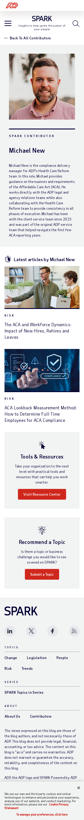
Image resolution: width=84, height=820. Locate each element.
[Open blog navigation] (7, 23)
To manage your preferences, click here (42, 814)
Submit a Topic (42, 574)
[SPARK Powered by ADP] (42, 18)
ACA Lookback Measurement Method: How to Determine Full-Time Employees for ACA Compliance (40, 414)
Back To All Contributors (30, 38)
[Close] (79, 788)
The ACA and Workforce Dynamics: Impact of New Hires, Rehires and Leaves (37, 331)
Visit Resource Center (41, 494)
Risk (9, 315)
